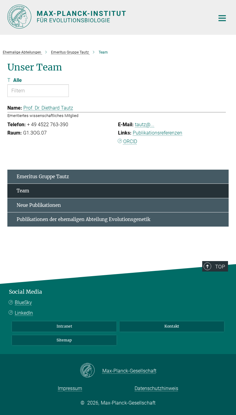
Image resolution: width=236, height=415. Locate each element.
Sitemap (64, 340)
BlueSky (23, 302)
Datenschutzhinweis (156, 388)
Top (220, 267)
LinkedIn (24, 313)
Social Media (25, 292)
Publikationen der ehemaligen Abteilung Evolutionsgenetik (83, 219)
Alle (17, 80)
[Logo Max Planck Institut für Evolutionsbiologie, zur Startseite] (107, 17)
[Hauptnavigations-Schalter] (222, 18)
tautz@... (144, 124)
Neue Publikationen (39, 205)
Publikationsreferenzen (157, 133)
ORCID (130, 141)
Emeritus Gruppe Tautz (43, 176)
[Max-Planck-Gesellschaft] (91, 370)
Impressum (70, 388)
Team (23, 191)
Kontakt (171, 326)
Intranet (64, 326)
